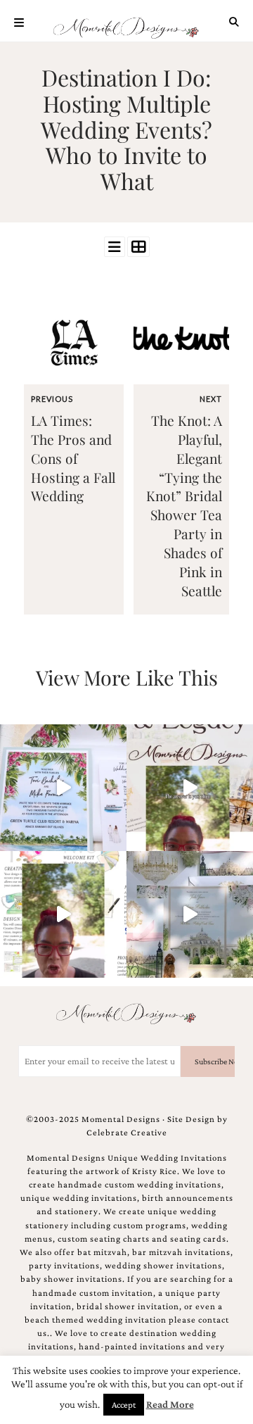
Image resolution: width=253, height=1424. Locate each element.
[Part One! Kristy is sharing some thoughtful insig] (63, 914)
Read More (170, 1404)
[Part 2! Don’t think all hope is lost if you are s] (189, 787)
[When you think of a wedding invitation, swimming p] (63, 787)
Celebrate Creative (126, 1133)
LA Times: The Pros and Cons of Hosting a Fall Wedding (73, 458)
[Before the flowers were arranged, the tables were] (189, 914)
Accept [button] (124, 1404)
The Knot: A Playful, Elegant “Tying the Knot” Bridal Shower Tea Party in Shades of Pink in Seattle (184, 505)
